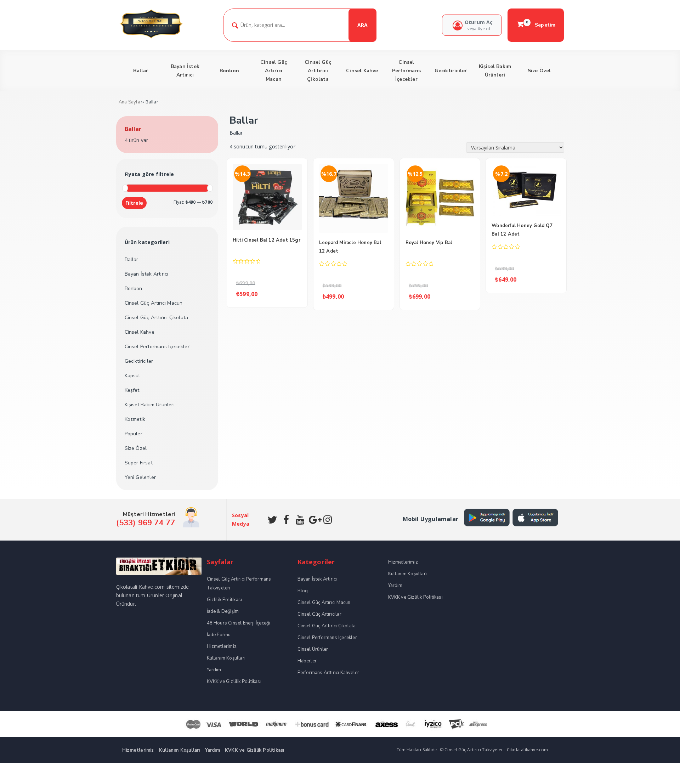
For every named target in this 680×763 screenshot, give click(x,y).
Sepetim (541, 24)
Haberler (307, 661)
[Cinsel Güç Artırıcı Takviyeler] (151, 37)
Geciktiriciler (139, 361)
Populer (133, 433)
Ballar (131, 259)
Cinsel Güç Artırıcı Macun (154, 303)
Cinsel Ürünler (313, 649)
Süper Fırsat (139, 462)
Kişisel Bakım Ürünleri (150, 404)
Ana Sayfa (129, 102)
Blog (303, 591)
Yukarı (658, 747)
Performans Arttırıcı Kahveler (328, 672)
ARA (362, 25)
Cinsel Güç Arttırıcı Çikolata (156, 317)
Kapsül (132, 375)
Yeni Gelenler (140, 477)
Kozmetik (135, 419)
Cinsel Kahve (139, 332)
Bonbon (133, 288)
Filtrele (134, 202)
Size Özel (136, 448)
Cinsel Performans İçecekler (157, 346)
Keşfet (132, 390)
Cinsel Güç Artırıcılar (319, 614)
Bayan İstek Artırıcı (147, 274)
